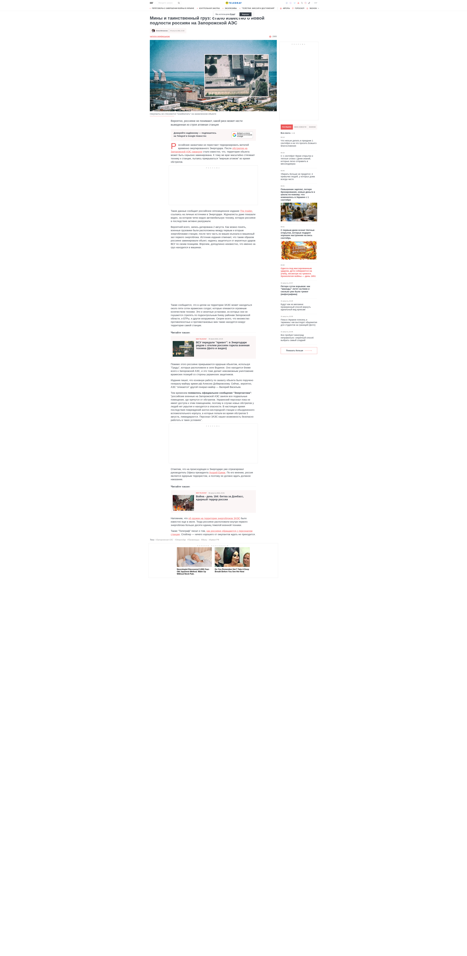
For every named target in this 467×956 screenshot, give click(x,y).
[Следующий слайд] (318, 8)
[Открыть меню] (151, 3)
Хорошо (245, 14)
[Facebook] (286, 3)
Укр (315, 3)
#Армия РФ (214, 540)
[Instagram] (305, 3)
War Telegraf (201, 339)
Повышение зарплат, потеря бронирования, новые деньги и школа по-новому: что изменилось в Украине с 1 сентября (298, 194)
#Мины (204, 540)
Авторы (286, 8)
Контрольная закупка (209, 8)
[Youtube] (298, 3)
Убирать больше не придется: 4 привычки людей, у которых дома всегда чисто (298, 176)
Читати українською (160, 37)
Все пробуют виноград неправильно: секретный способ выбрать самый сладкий (297, 337)
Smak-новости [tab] (300, 127)
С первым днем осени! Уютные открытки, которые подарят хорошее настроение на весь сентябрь (297, 234)
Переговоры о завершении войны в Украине (173, 8)
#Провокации (193, 540)
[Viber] (290, 3)
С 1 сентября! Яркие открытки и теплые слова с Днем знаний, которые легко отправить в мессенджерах (297, 160)
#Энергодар (180, 540)
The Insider (246, 211)
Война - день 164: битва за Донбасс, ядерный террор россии (220, 498)
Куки (232, 14)
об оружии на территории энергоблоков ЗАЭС (214, 518)
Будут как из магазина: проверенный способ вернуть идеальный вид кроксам (296, 307)
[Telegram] (294, 3)
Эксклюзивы (231, 8)
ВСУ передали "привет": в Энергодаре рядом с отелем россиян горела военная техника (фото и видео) (223, 345)
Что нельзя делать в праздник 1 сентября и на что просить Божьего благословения (299, 143)
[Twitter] (302, 2)
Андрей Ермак (217, 472)
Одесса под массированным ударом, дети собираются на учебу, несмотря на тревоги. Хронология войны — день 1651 (298, 272)
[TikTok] (309, 3)
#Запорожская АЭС (164, 540)
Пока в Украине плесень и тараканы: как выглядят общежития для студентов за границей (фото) (299, 322)
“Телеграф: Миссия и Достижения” (258, 8)
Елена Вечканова (162, 30)
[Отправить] (178, 3)
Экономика (314, 8)
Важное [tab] (312, 127)
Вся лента (285, 133)
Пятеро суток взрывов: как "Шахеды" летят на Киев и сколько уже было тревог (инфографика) (295, 290)
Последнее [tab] (286, 127)
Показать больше (294, 351)
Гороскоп (299, 8)
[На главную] (233, 3)
